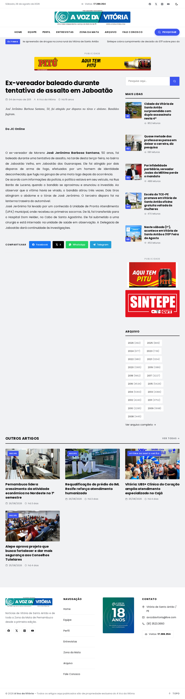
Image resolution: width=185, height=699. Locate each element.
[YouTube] (168, 4)
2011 (154, 400)
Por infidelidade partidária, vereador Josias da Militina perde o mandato (161, 171)
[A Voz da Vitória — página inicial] (92, 17)
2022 (134, 359)
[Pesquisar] (174, 81)
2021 (153, 359)
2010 (134, 408)
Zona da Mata (89, 32)
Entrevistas (65, 32)
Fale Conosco (132, 32)
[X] (156, 4)
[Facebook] (149, 4)
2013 (154, 391)
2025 (153, 342)
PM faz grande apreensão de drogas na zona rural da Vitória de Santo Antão (52, 41)
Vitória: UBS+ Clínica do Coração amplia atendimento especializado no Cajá (152, 488)
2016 (134, 383)
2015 (154, 383)
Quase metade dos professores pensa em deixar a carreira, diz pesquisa (160, 141)
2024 (134, 351)
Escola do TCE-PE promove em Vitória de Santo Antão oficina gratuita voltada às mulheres (160, 201)
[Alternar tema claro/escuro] (176, 4)
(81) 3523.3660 (155, 623)
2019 (154, 367)
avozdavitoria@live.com (161, 617)
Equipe (32, 32)
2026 (134, 342)
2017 (153, 375)
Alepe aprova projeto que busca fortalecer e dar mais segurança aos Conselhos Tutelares (28, 553)
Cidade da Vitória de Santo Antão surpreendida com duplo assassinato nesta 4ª (158, 111)
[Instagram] (162, 4)
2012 (134, 400)
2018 (134, 375)
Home (18, 32)
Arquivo (111, 32)
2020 (134, 367)
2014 (134, 391)
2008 (134, 416)
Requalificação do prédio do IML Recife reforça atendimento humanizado (92, 488)
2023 (153, 351)
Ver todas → (171, 438)
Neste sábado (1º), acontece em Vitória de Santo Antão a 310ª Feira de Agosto (161, 232)
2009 (154, 408)
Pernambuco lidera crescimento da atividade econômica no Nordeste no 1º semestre (29, 491)
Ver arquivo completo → (140, 424)
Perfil (46, 32)
